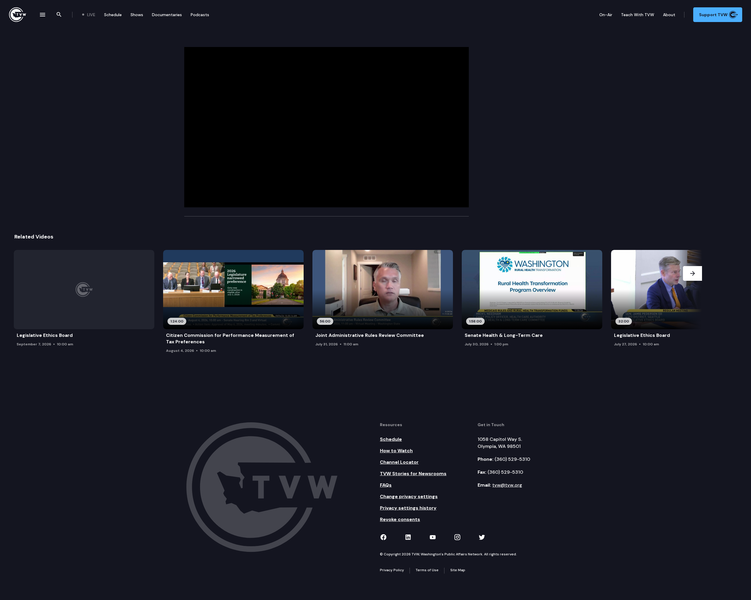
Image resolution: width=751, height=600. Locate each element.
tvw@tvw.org (507, 485)
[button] (692, 303)
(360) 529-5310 (512, 459)
